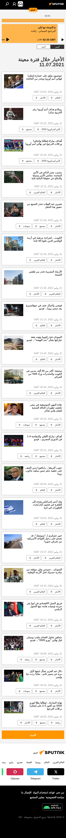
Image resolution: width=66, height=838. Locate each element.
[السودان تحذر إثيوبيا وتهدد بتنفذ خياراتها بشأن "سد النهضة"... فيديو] (13, 343)
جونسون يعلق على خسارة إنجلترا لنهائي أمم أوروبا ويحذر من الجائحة (44, 77)
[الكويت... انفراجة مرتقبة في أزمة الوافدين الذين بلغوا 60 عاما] (13, 243)
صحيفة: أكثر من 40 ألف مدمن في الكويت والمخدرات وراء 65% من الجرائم (44, 373)
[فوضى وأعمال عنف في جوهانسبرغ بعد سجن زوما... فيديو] (13, 310)
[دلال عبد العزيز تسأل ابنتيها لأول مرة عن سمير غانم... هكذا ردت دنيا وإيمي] (13, 676)
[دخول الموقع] (14, 3)
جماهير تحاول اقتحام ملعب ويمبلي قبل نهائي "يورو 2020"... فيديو (44, 639)
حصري (20, 762)
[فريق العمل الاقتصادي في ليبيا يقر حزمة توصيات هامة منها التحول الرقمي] (13, 609)
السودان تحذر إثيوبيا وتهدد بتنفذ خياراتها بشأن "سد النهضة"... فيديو (44, 338)
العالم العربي (39, 192)
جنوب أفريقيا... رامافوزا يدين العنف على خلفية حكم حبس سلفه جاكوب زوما (44, 470)
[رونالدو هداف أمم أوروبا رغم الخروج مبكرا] (13, 114)
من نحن (60, 792)
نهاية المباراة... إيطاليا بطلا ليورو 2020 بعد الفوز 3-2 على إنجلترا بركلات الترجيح (46, 705)
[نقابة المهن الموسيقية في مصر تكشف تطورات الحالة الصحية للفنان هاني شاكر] (13, 409)
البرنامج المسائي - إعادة (43, 31)
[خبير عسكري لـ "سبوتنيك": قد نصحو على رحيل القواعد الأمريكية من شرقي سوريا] (13, 541)
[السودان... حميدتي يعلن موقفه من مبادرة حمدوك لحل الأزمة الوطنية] (13, 575)
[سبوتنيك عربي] (57, 5)
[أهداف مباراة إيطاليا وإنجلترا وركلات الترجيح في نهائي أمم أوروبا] (13, 145)
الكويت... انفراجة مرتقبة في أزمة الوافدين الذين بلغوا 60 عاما (44, 239)
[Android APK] (52, 807)
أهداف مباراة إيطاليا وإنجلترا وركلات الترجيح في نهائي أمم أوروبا (44, 142)
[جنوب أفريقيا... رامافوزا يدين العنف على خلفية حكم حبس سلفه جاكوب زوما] (13, 473)
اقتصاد (29, 762)
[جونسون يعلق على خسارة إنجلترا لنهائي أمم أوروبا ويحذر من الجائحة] (13, 81)
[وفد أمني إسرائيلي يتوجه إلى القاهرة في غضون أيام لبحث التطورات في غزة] (13, 507)
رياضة (27, 456)
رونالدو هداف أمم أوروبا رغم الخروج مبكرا (47, 111)
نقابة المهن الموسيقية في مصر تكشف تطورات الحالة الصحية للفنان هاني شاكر (46, 407)
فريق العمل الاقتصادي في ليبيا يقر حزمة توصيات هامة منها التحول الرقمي (44, 606)
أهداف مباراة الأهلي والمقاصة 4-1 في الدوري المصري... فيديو (44, 438)
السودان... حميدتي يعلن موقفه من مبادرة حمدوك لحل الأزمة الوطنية (44, 571)
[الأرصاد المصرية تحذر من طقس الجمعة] (13, 277)
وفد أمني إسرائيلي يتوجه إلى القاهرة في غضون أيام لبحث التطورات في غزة (47, 504)
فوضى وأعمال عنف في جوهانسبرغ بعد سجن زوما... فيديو (44, 307)
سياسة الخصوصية (55, 797)
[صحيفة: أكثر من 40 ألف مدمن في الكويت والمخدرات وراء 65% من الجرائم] (13, 376)
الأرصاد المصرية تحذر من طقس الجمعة (45, 273)
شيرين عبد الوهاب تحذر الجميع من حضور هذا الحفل (44, 205)
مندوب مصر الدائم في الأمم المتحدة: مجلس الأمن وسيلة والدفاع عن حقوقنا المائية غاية (47, 175)
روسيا (38, 762)
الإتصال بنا (26, 792)
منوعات (26, 226)
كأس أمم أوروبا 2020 (51, 129)
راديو (11, 762)
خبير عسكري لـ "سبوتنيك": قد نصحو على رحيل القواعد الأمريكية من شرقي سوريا (44, 538)
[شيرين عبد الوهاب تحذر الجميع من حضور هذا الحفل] (13, 210)
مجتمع (29, 129)
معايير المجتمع (37, 797)
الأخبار (42, 98)
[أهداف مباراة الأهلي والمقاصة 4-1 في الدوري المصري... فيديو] (13, 441)
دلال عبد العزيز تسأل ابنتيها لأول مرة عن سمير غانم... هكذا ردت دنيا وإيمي (44, 674)
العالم (57, 98)
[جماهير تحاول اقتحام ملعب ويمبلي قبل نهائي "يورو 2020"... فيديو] (13, 643)
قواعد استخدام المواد (44, 792)
